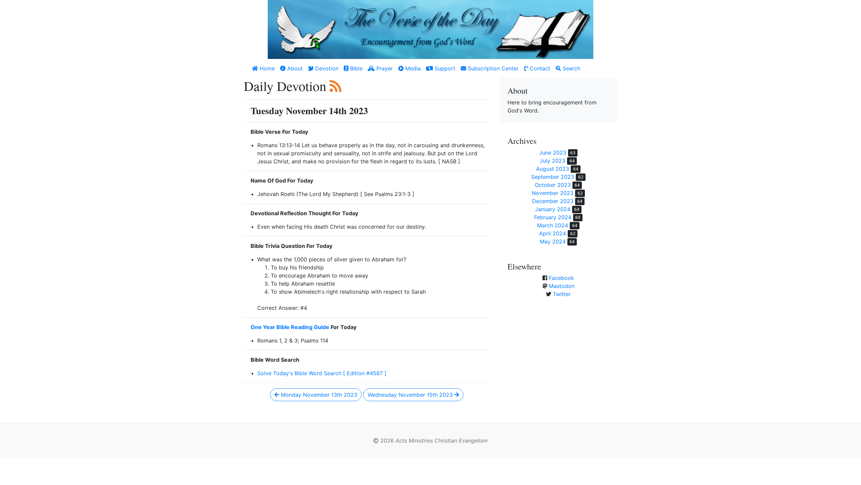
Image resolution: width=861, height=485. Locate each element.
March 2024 (552, 225)
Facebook (561, 277)
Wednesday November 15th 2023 (411, 394)
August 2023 (552, 168)
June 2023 (552, 152)
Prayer (384, 68)
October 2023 (553, 185)
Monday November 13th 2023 (318, 394)
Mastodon (561, 286)
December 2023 (552, 201)
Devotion (325, 68)
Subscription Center (492, 68)
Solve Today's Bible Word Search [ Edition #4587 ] (321, 373)
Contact (539, 68)
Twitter (562, 294)
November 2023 (552, 193)
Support (444, 68)
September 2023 (552, 176)
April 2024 (552, 233)
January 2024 (552, 209)
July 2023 (552, 160)
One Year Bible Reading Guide (290, 327)
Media (412, 68)
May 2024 (553, 241)
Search (570, 68)
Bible (355, 68)
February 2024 (552, 217)
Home (266, 68)
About (294, 68)
